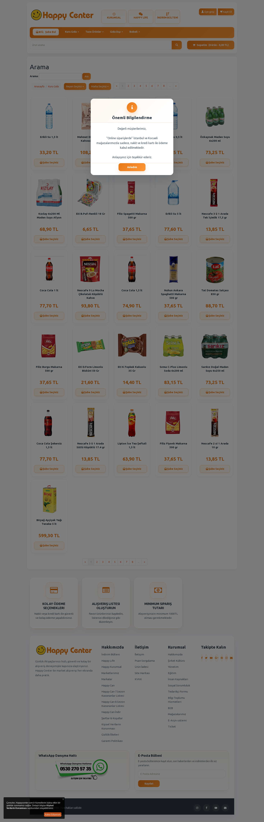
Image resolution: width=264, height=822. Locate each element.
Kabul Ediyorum (53, 814)
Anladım (132, 167)
